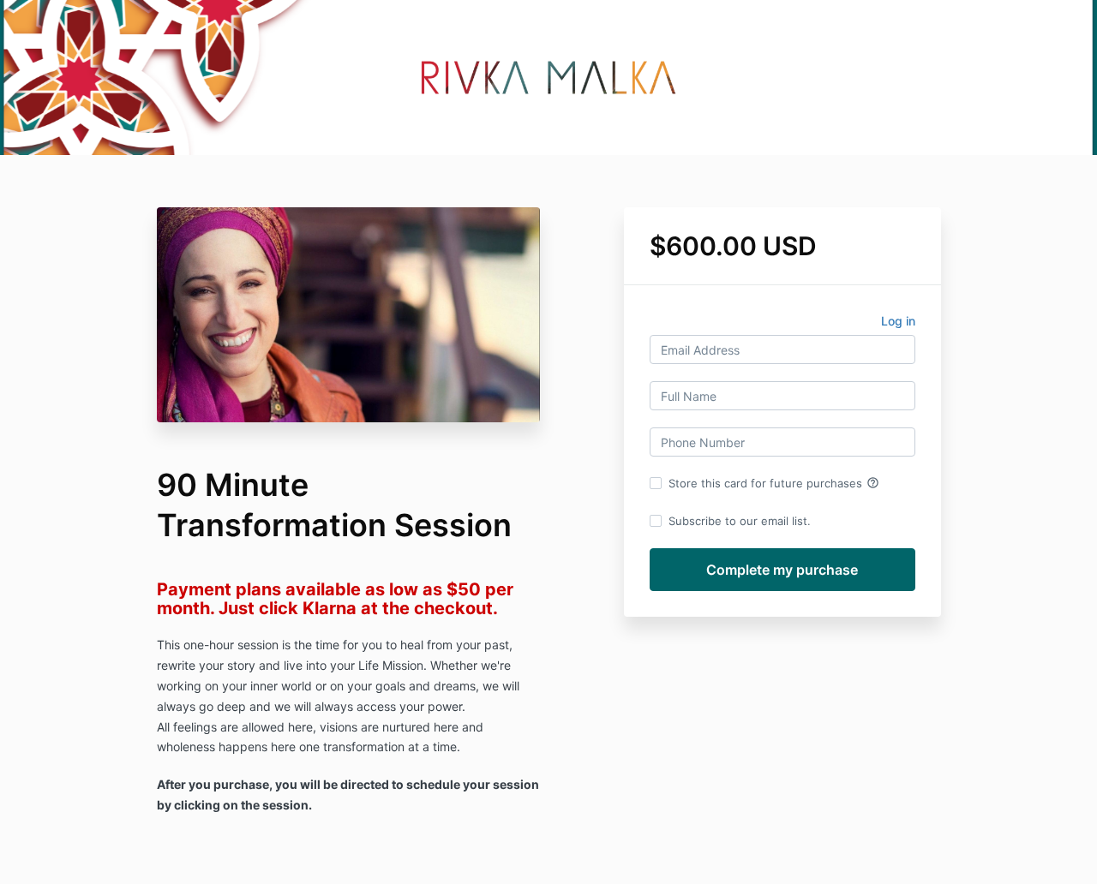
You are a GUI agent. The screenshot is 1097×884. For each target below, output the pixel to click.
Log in (898, 321)
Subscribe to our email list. (739, 521)
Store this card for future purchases (773, 483)
